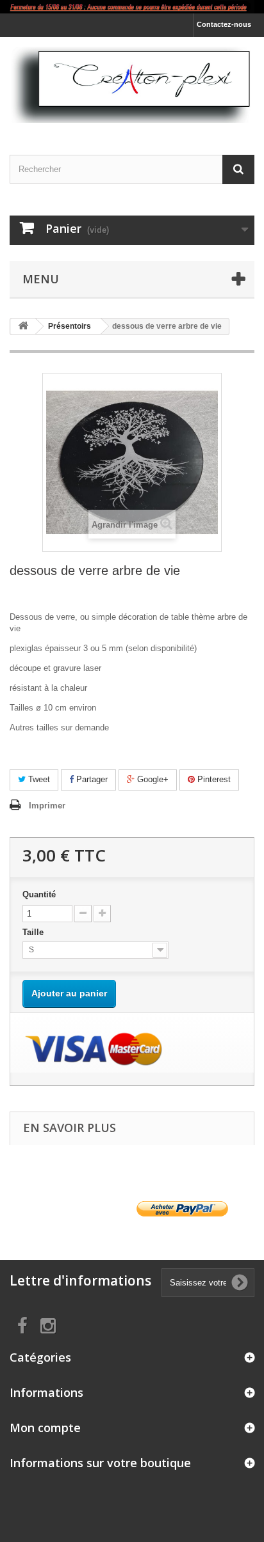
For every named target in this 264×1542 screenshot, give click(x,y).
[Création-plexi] (132, 85)
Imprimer (47, 805)
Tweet (38, 779)
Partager (91, 779)
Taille (34, 932)
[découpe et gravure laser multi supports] (132, 6)
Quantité (39, 894)
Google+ (152, 779)
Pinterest (213, 779)
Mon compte (45, 1427)
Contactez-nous (224, 24)
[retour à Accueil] (23, 326)
